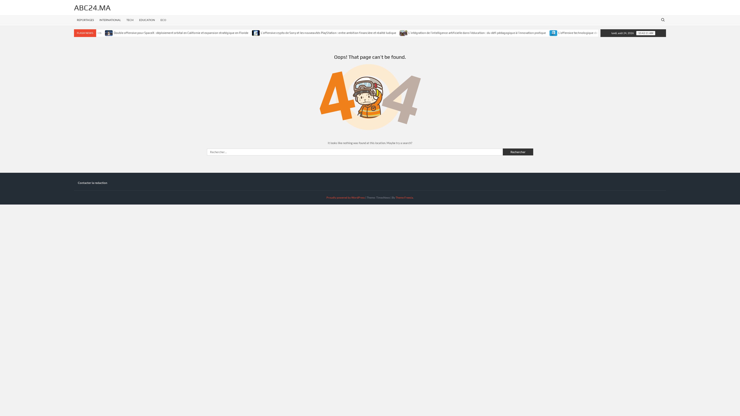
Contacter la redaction (92, 183)
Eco (163, 20)
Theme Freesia (404, 197)
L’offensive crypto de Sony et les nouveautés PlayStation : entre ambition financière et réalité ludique (312, 32)
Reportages (85, 20)
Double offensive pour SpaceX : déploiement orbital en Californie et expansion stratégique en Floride (165, 32)
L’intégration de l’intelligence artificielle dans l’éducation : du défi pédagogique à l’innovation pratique (461, 32)
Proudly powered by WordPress (345, 197)
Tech (130, 20)
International (110, 20)
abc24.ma (92, 7)
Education (147, 20)
